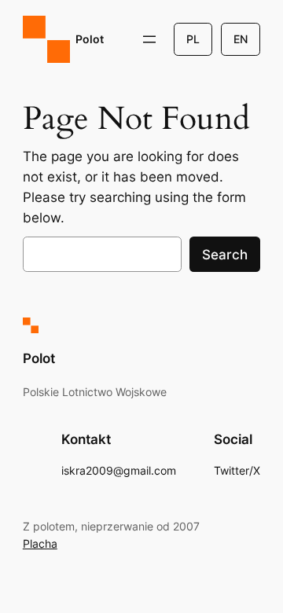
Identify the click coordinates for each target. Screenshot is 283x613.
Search (225, 254)
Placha (40, 543)
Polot (89, 39)
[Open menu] (149, 39)
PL (193, 39)
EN (240, 39)
